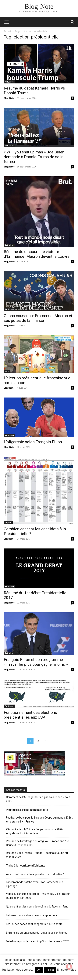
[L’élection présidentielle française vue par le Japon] (39, 354)
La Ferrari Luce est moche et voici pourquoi (31, 915)
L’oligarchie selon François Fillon (33, 442)
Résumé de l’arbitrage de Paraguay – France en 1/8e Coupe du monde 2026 (37, 843)
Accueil (7, 31)
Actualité (9, 81)
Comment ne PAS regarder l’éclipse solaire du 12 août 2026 (38, 799)
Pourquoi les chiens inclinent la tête (27, 809)
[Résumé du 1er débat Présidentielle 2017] (39, 568)
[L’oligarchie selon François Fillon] (39, 417)
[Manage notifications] (69, 967)
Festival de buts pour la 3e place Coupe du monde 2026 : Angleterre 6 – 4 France (39, 819)
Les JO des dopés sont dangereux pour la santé (34, 924)
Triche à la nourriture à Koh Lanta (25, 865)
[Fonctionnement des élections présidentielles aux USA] (39, 693)
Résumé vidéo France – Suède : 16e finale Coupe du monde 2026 (37, 854)
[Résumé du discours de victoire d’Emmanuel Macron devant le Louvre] (39, 211)
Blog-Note (9, 98)
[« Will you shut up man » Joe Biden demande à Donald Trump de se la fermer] (39, 128)
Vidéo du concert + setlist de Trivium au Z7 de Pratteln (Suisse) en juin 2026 (38, 895)
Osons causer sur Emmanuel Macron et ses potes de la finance (38, 318)
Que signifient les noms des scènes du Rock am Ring (37, 906)
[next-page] (46, 741)
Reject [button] (50, 969)
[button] (72, 22)
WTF (7, 371)
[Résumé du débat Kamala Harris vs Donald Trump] (39, 63)
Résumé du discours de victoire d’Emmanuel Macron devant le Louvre (36, 254)
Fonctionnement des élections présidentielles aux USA (30, 715)
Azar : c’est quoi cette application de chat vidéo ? (35, 874)
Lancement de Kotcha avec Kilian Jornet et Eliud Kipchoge (34, 884)
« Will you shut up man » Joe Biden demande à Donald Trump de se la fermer (34, 157)
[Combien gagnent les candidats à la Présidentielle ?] (39, 490)
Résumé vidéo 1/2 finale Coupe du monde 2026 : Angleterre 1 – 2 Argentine (35, 831)
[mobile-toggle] (6, 22)
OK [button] (38, 969)
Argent (8, 522)
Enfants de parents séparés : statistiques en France (36, 932)
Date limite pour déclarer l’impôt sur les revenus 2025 (37, 941)
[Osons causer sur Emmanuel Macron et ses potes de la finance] (39, 291)
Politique (9, 309)
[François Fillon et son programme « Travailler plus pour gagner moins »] (39, 633)
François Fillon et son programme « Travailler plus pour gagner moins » (36, 662)
